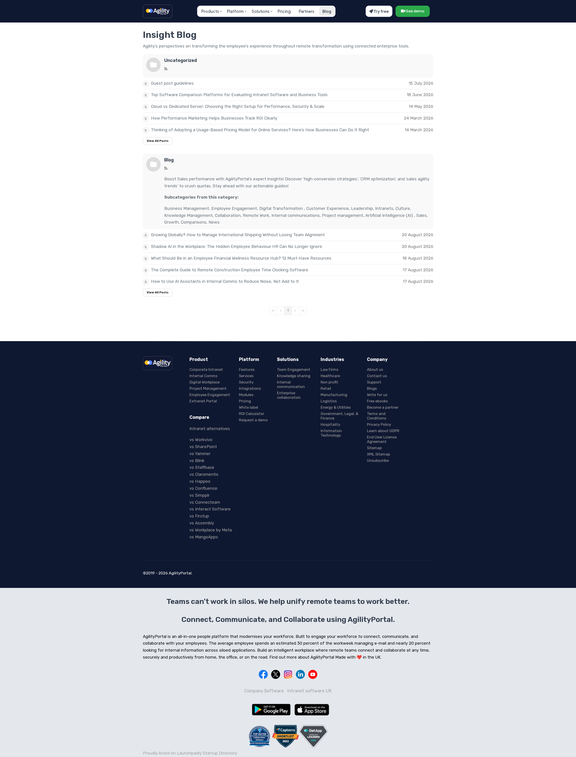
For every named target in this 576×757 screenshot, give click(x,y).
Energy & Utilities (336, 407)
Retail (326, 388)
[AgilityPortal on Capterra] (285, 736)
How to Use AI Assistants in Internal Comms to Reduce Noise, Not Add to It (225, 281)
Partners (306, 11)
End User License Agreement (382, 439)
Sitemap (374, 448)
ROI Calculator (251, 413)
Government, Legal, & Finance (339, 415)
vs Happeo (199, 481)
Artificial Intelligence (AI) (389, 215)
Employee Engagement (234, 208)
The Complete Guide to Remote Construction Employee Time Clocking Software (229, 269)
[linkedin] (300, 674)
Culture (403, 208)
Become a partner (382, 407)
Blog (326, 11)
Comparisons (193, 222)
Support (374, 382)
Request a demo (253, 420)
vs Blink (196, 460)
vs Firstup (199, 516)
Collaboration (228, 215)
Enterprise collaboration (289, 395)
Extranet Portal (203, 401)
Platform (235, 11)
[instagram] (288, 674)
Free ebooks (377, 401)
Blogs (372, 388)
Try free (381, 11)
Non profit (329, 382)
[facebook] (263, 674)
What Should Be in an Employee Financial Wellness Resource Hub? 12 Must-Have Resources (241, 258)
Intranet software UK (309, 691)
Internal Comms (203, 376)
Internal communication (291, 384)
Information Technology (331, 432)
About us (375, 369)
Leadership (362, 208)
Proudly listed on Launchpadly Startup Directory (190, 753)
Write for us (377, 394)
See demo (414, 11)
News (214, 222)
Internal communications (295, 215)
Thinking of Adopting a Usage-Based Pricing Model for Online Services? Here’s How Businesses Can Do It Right (260, 129)
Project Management (208, 388)
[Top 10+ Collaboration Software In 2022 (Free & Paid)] (259, 736)
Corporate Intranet (206, 369)
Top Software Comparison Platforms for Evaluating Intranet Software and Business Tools (239, 94)
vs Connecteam (204, 502)
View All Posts (158, 141)
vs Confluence (203, 488)
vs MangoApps (203, 537)
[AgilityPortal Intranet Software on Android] (271, 709)
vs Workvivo (200, 439)
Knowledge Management (188, 215)
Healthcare (330, 376)
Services (246, 376)
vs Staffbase (201, 467)
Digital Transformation (281, 208)
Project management (342, 215)
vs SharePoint (203, 446)
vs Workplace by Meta (210, 530)
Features (247, 369)
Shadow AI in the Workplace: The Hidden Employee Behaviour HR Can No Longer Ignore (236, 246)
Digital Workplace (204, 382)
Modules (246, 394)
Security (246, 382)
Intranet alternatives (209, 428)
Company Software (264, 691)
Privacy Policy (379, 424)
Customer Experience (327, 208)
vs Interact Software (210, 509)
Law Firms (329, 369)
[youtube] (312, 674)
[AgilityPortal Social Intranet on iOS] (312, 710)
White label (248, 407)
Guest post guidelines (172, 83)
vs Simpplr (199, 495)
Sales (421, 215)
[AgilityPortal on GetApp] (313, 736)
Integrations (250, 388)
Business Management (186, 208)
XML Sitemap (378, 454)
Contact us (377, 376)
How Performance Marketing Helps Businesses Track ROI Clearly (214, 118)
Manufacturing (334, 394)
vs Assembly (201, 523)
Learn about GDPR (383, 430)
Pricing (284, 11)
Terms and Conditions (376, 415)
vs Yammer (200, 453)
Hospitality (330, 424)
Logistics (329, 401)
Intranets (384, 208)
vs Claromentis (203, 474)
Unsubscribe (378, 460)
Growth (171, 222)
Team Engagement (293, 369)
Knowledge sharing (293, 376)
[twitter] (275, 674)
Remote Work (256, 215)
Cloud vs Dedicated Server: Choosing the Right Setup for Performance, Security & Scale (237, 106)
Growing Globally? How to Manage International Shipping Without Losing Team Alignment (238, 234)
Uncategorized (180, 60)
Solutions (261, 11)
